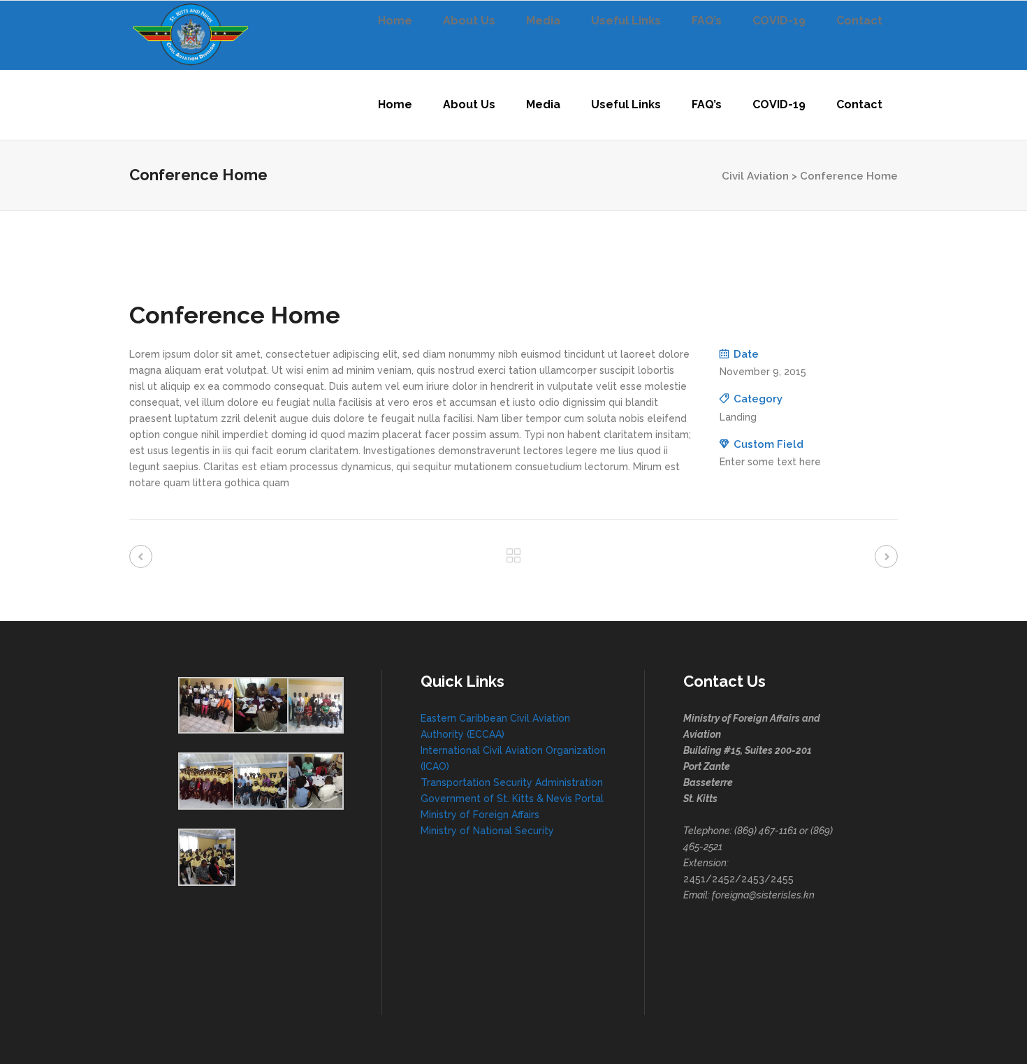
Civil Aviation (755, 176)
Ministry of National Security (487, 830)
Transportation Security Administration (512, 782)
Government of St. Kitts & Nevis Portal (512, 798)
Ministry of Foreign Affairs (480, 814)
